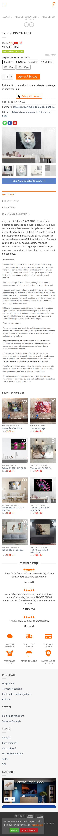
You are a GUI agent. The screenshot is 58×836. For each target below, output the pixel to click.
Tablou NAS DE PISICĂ (40, 468)
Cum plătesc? (9, 748)
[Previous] (6, 145)
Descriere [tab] (8, 194)
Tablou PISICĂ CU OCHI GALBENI (13, 508)
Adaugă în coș (27, 76)
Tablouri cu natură (25, 16)
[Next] (51, 145)
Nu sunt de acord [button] (29, 830)
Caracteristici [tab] (10, 201)
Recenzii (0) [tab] (8, 207)
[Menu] (3, 4)
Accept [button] (14, 830)
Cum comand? (9, 743)
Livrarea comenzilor (12, 753)
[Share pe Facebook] (9, 123)
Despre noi (8, 683)
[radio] (8, 62)
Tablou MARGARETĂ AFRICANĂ (39, 508)
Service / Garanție (11, 721)
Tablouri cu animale (23, 106)
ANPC (5, 758)
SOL (4, 764)
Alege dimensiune (10, 57)
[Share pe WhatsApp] (4, 123)
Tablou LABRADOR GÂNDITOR (39, 551)
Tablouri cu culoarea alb (24, 112)
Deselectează (50, 55)
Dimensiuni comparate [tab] (16, 213)
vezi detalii (37, 824)
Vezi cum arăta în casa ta (29, 180)
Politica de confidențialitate (16, 694)
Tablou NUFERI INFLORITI (14, 468)
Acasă (6, 16)
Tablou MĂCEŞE (37, 428)
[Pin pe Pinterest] (15, 123)
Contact (6, 737)
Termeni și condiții (12, 688)
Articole (6, 699)
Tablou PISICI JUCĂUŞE (12, 550)
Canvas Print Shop (29, 5)
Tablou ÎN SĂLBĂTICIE (12, 428)
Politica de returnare (13, 715)
